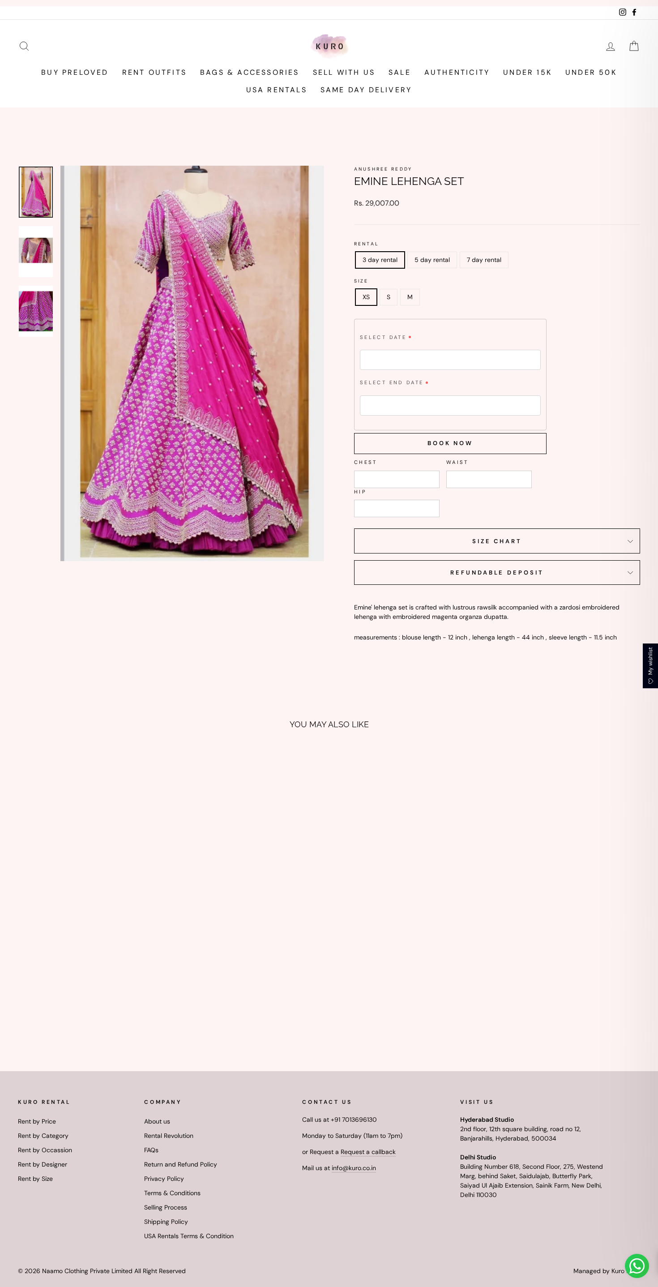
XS (366, 297)
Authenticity (457, 72)
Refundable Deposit (496, 572)
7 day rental (484, 260)
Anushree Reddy (383, 169)
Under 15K (527, 72)
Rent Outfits (154, 72)
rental (366, 244)
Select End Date (391, 382)
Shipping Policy (166, 1222)
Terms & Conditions (172, 1193)
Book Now (450, 443)
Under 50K (591, 72)
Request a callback (368, 1152)
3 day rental (380, 260)
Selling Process (165, 1207)
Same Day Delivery (366, 89)
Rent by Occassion (45, 1150)
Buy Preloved (74, 72)
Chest (365, 462)
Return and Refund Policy (180, 1164)
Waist (457, 462)
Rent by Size (35, 1179)
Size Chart (497, 541)
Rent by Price (37, 1121)
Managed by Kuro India (606, 1271)
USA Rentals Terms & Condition (189, 1236)
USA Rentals (276, 89)
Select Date (383, 337)
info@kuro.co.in (354, 1168)
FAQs (151, 1150)
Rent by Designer (42, 1164)
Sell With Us (344, 72)
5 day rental (432, 260)
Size (361, 281)
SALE (400, 72)
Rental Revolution (168, 1136)
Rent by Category (43, 1136)
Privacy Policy (164, 1179)
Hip (360, 492)
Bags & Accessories (249, 72)
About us (157, 1121)
